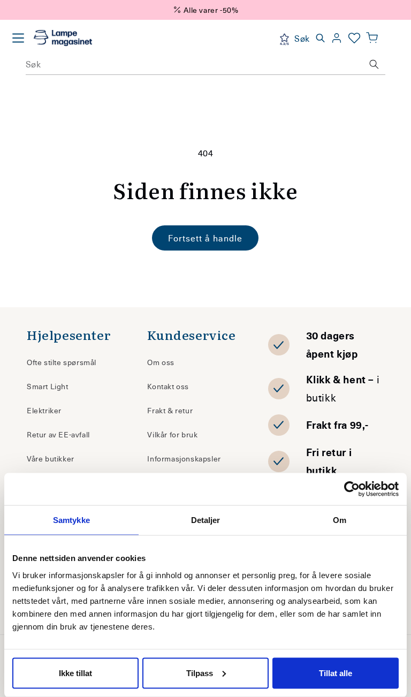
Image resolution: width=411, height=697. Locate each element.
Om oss (160, 362)
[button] (372, 38)
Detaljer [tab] (205, 520)
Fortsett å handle (205, 237)
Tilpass (199, 672)
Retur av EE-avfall (58, 434)
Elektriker (44, 410)
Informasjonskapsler (183, 458)
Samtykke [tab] (71, 520)
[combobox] (205, 64)
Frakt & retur (170, 410)
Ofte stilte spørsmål (61, 362)
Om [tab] (339, 520)
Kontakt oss (168, 386)
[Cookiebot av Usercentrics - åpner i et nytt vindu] (352, 489)
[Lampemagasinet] (63, 38)
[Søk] (374, 64)
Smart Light (47, 386)
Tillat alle (335, 672)
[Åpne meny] (18, 38)
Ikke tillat (75, 672)
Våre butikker (50, 458)
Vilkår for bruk (172, 434)
